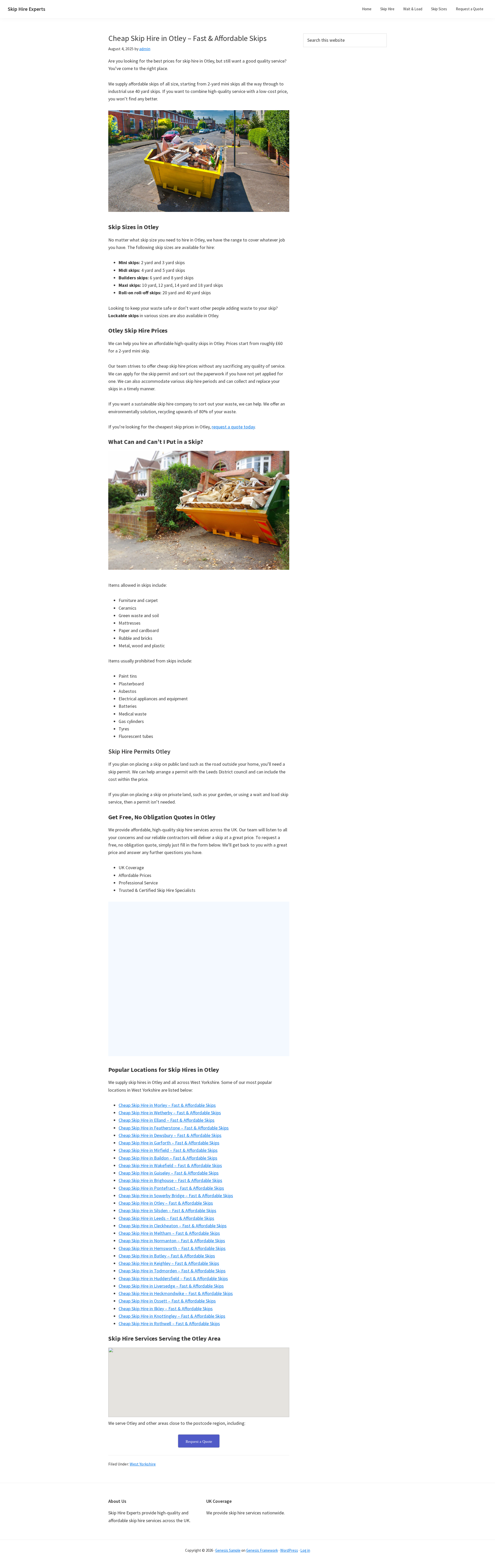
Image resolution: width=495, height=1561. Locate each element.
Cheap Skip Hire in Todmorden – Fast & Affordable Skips (172, 1271)
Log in (305, 1550)
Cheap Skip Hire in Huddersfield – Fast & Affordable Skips (173, 1278)
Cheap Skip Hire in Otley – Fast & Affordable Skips (166, 1203)
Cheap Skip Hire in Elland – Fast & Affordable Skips (166, 1120)
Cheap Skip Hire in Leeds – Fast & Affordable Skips (166, 1218)
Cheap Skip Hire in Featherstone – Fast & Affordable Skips (174, 1128)
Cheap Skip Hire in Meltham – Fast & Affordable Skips (169, 1233)
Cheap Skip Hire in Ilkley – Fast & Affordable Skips (166, 1309)
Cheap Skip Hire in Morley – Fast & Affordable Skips (167, 1105)
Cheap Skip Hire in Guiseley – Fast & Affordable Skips (169, 1173)
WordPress (289, 1550)
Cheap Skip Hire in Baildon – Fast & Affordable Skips (168, 1158)
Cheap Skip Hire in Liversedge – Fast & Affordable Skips (171, 1286)
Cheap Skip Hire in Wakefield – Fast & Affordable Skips (170, 1165)
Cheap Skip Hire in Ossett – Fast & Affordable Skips (167, 1301)
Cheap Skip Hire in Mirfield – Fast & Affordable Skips (168, 1150)
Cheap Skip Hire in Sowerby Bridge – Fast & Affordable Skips (176, 1195)
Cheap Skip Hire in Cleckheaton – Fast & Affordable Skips (173, 1226)
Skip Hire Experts (26, 9)
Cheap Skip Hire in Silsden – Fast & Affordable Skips (167, 1210)
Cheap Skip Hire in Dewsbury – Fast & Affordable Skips (170, 1135)
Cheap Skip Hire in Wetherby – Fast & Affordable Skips (170, 1113)
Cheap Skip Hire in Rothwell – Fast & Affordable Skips (169, 1323)
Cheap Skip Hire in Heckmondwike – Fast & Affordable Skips (176, 1293)
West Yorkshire (143, 1464)
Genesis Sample (228, 1550)
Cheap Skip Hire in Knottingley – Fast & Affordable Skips (172, 1316)
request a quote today (233, 427)
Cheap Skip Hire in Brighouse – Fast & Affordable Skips (170, 1180)
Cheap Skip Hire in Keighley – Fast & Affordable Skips (169, 1263)
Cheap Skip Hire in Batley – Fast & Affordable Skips (167, 1256)
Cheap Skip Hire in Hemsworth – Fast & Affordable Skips (172, 1248)
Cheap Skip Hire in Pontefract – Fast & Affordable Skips (171, 1188)
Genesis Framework (262, 1550)
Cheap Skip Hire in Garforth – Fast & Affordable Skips (169, 1143)
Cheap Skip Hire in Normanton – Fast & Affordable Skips (172, 1241)
